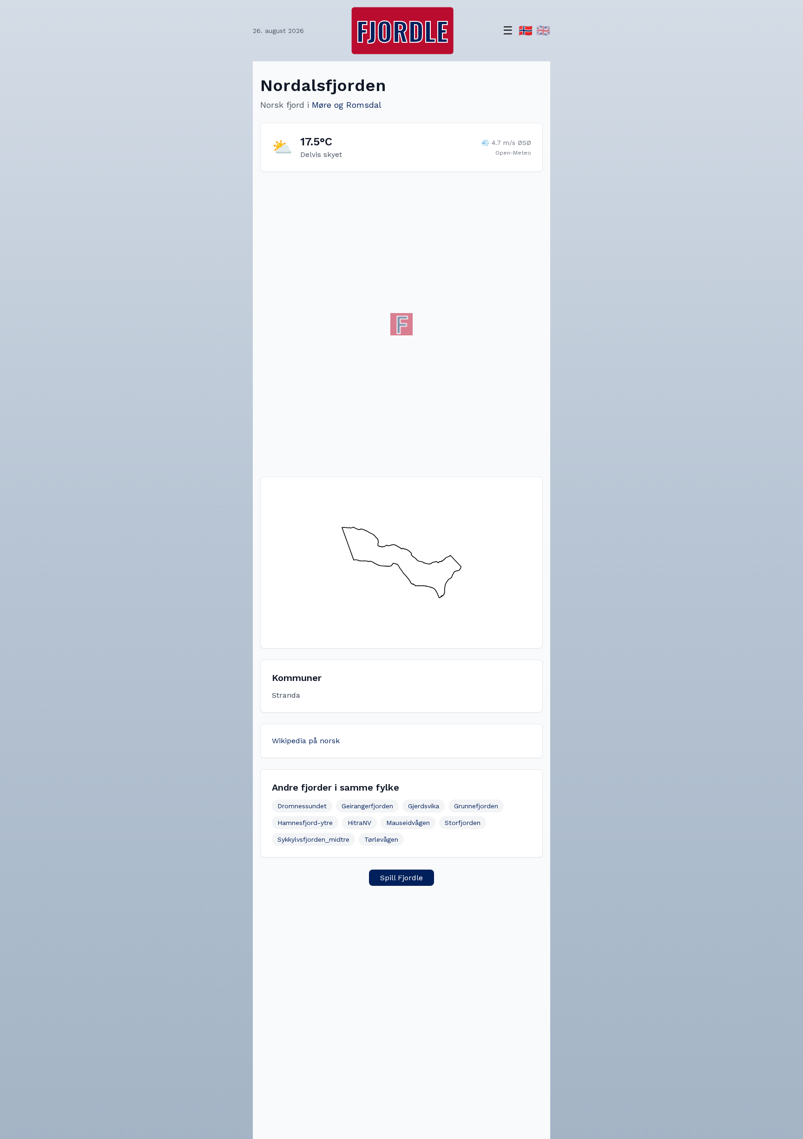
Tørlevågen (381, 839)
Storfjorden (462, 822)
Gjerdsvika (423, 806)
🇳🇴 (526, 30)
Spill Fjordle (401, 877)
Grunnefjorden (476, 806)
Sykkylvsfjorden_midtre (313, 839)
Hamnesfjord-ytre (305, 822)
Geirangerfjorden (367, 806)
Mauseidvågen (408, 822)
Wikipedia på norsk (306, 740)
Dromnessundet (302, 806)
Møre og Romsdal (347, 105)
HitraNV (359, 822)
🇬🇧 (543, 30)
